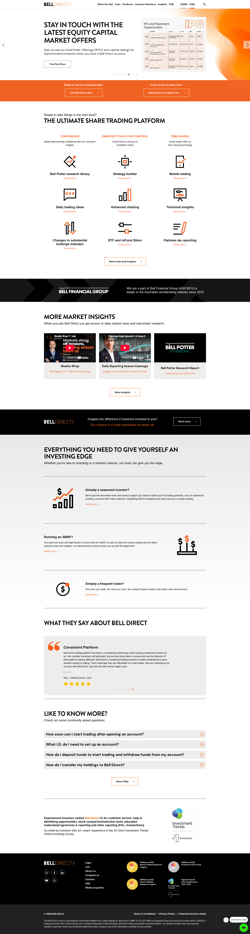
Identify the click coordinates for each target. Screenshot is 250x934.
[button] (83, 93)
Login (88, 862)
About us (90, 870)
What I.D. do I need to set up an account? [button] (82, 744)
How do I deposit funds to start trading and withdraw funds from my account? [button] (115, 754)
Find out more (57, 71)
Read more (69, 178)
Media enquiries (94, 887)
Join (87, 866)
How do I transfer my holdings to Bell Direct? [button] (85, 765)
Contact (90, 879)
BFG (190, 288)
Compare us (92, 875)
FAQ (87, 883)
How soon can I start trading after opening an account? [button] (95, 734)
